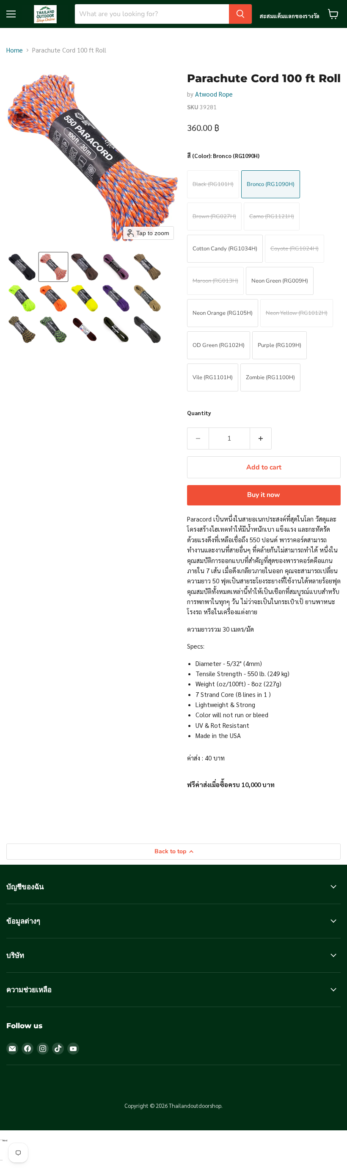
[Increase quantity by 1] (261, 438)
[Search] (240, 14)
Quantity (199, 412)
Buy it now (263, 494)
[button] (22, 267)
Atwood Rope (214, 94)
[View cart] (333, 14)
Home (14, 50)
